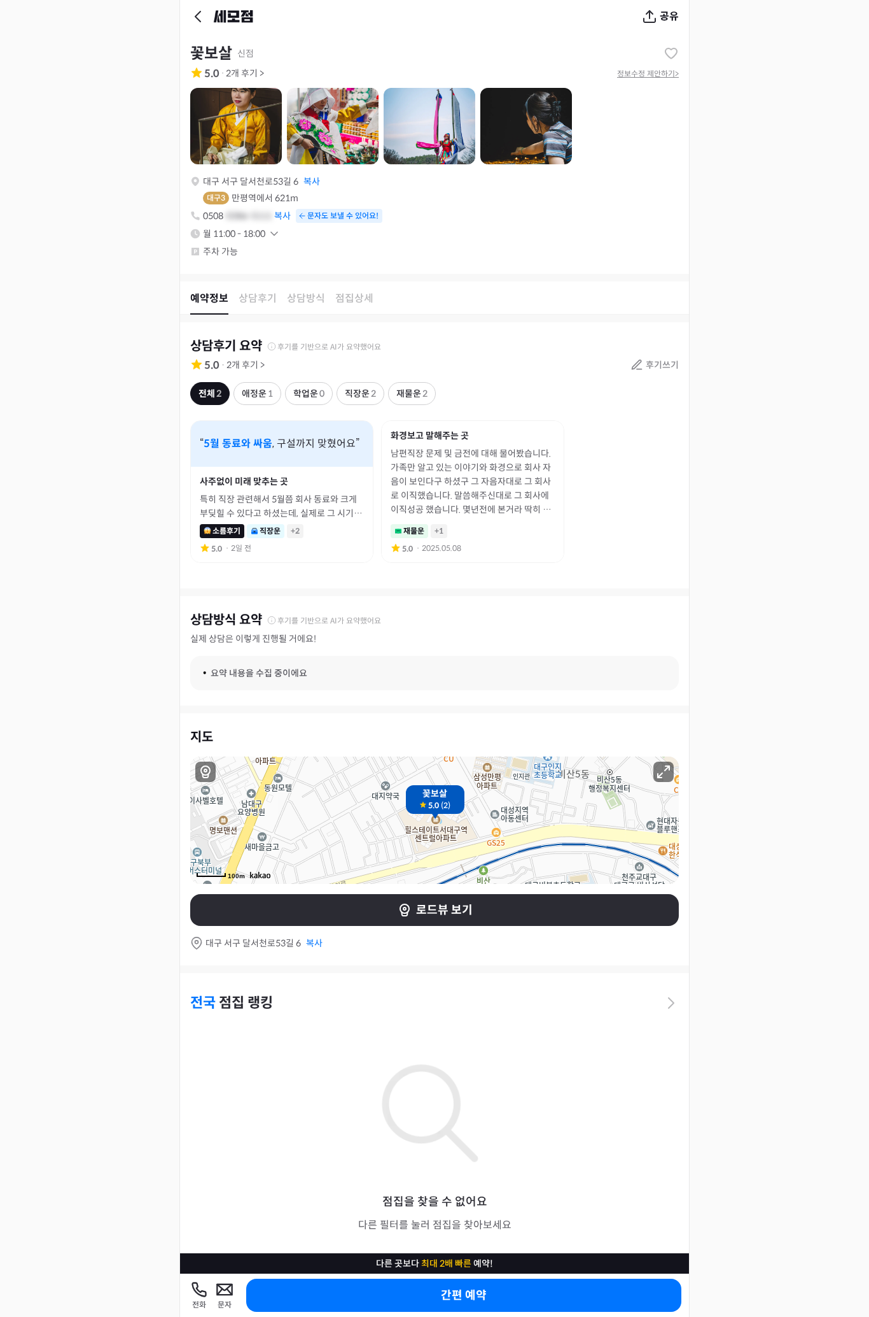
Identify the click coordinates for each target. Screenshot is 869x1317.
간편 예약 (464, 1295)
